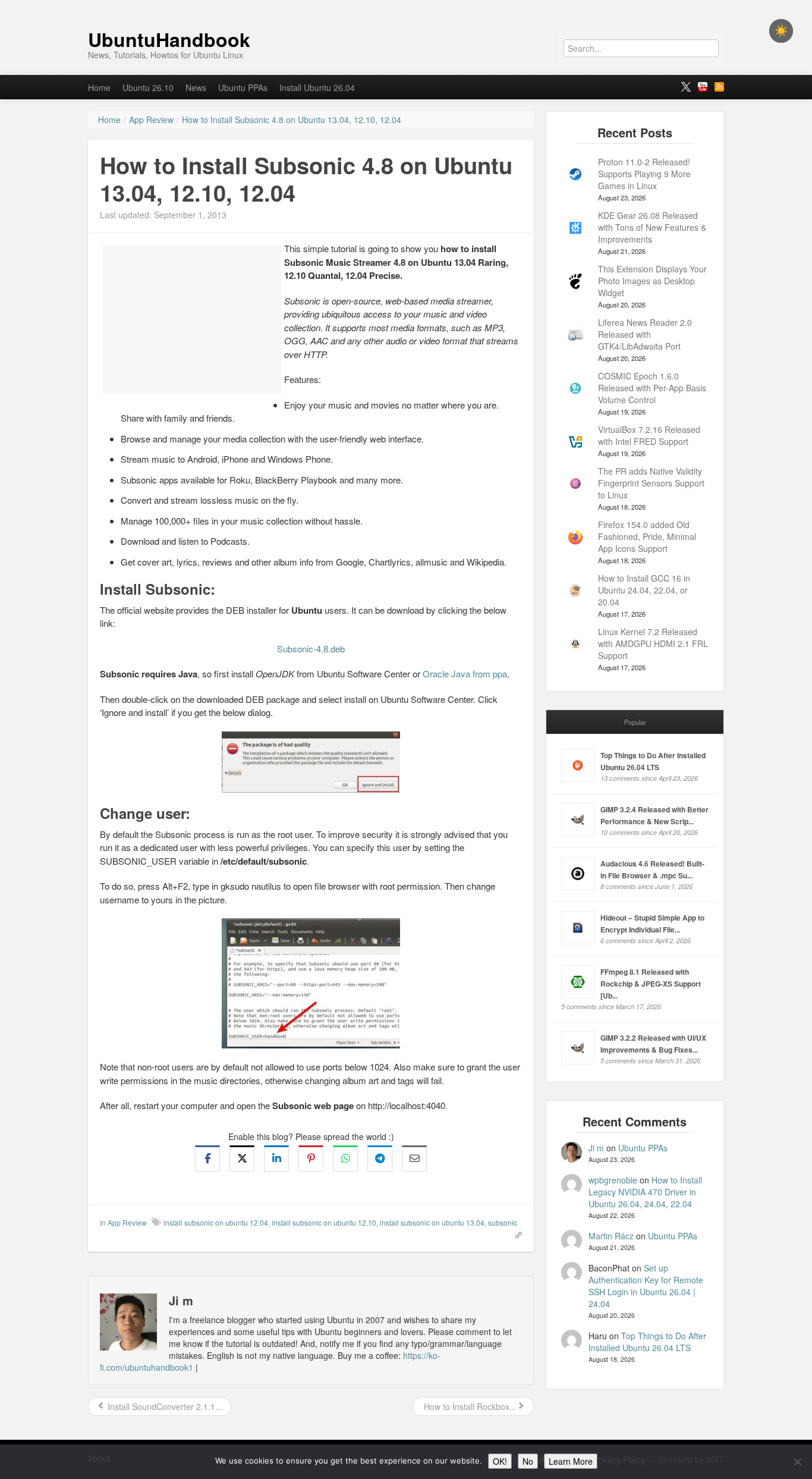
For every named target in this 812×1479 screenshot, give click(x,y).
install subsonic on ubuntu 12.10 (324, 1222)
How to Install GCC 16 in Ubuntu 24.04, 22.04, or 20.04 (644, 590)
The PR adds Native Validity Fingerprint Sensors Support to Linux (651, 483)
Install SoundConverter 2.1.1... (163, 1406)
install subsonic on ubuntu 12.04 (215, 1222)
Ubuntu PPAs (242, 87)
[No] (797, 1462)
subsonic (502, 1222)
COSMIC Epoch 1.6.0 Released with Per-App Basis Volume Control (652, 388)
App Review (127, 1222)
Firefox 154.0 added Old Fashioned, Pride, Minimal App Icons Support (647, 536)
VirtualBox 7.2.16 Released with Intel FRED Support (649, 435)
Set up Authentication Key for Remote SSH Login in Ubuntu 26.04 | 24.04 (645, 1286)
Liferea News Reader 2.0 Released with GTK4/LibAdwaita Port (645, 334)
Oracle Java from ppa (465, 673)
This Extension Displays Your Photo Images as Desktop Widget (652, 281)
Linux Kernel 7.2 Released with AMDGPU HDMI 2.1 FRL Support (653, 643)
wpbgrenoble (612, 1180)
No (528, 1461)
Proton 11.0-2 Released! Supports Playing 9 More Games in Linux (644, 173)
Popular (635, 722)
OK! (500, 1461)
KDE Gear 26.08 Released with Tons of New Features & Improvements (652, 227)
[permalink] (515, 1234)
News (195, 87)
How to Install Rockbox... (469, 1406)
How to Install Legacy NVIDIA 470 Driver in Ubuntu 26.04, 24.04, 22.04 (645, 1192)
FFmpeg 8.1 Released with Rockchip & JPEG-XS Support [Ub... (650, 983)
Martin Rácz (611, 1236)
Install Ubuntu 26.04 (317, 87)
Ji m (596, 1148)
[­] (406, 6)
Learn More (571, 1461)
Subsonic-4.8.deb (311, 648)
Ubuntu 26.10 (148, 87)
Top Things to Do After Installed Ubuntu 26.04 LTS (647, 1342)
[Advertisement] (192, 319)
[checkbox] (781, 31)
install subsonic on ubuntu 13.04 (432, 1222)
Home (99, 87)
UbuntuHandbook (169, 39)
